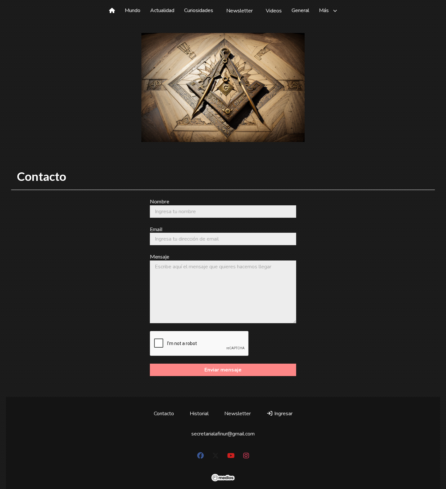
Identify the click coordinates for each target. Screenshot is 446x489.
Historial (199, 413)
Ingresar (283, 413)
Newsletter (239, 10)
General (300, 10)
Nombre (159, 201)
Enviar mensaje (223, 369)
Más (324, 10)
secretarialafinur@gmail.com (223, 433)
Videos (274, 10)
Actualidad (162, 10)
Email (156, 229)
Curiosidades (198, 10)
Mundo (132, 10)
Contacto (164, 413)
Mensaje (159, 256)
